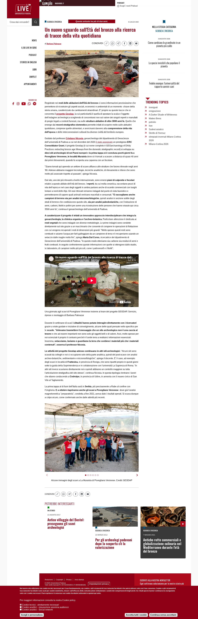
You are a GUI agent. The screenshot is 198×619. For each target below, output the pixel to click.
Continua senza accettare (163, 615)
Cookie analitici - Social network (37, 609)
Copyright (59, 580)
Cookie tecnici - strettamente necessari (40, 605)
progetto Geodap (65, 114)
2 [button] (89, 477)
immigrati (153, 107)
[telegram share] (118, 43)
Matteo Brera (155, 118)
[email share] (136, 43)
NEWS (34, 40)
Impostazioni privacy (99, 584)
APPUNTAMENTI (30, 84)
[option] (92, 437)
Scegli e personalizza (32, 615)
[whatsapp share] (112, 43)
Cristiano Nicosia (74, 138)
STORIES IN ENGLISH (28, 62)
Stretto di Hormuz (157, 133)
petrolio (152, 122)
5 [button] (96, 477)
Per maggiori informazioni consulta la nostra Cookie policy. (48, 600)
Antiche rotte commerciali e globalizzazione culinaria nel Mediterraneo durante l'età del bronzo (162, 545)
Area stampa (79, 580)
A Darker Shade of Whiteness (163, 115)
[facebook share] (124, 43)
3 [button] (91, 477)
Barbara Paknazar (54, 44)
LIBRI (34, 69)
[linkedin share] (130, 43)
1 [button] (86, 477)
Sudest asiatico (156, 129)
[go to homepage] (23, 9)
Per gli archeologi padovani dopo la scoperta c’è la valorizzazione (113, 543)
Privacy (69, 580)
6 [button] (99, 477)
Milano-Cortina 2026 (158, 144)
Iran (150, 126)
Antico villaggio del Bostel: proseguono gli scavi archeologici (65, 523)
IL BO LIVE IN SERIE (29, 47)
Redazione (49, 580)
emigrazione (155, 111)
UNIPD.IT (33, 76)
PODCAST (33, 55)
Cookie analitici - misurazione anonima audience (45, 607)
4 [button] (94, 477)
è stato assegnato (104, 142)
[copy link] (106, 43)
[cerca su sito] (35, 22)
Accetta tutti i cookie (136, 615)
